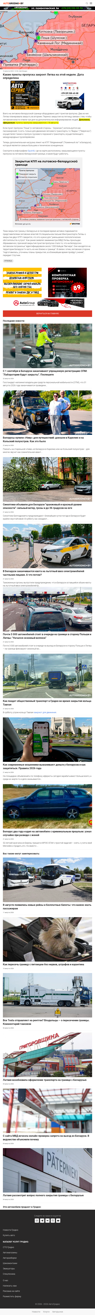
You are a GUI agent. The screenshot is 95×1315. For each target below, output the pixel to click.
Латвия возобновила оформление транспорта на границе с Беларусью (45, 1079)
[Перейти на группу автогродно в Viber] (53, 1220)
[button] (87, 3)
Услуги (46, 1311)
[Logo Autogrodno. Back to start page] (13, 3)
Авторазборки (10, 1258)
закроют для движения (44, 712)
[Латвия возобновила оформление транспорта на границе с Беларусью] (47, 1054)
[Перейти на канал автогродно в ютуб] (58, 1220)
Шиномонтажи (10, 1263)
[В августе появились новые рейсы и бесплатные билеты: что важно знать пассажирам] (47, 879)
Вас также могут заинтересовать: (21, 853)
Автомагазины (10, 1252)
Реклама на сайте (11, 1291)
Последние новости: (14, 320)
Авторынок (57, 1311)
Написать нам (10, 1285)
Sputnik (31, 151)
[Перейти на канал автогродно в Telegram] (42, 1220)
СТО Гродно (8, 1247)
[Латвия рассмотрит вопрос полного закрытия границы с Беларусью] (47, 1170)
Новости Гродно (10, 1230)
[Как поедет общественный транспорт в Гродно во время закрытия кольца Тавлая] (47, 675)
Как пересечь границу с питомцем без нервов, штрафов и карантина (44, 964)
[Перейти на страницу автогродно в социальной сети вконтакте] (47, 1220)
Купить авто (9, 1235)
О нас (5, 1280)
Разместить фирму (12, 1296)
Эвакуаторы (9, 1268)
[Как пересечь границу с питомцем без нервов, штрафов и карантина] (47, 939)
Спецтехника (9, 1274)
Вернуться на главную (47, 313)
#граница (8, 261)
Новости (36, 1311)
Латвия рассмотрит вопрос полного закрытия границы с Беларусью (43, 1195)
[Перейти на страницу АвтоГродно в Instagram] (37, 1220)
